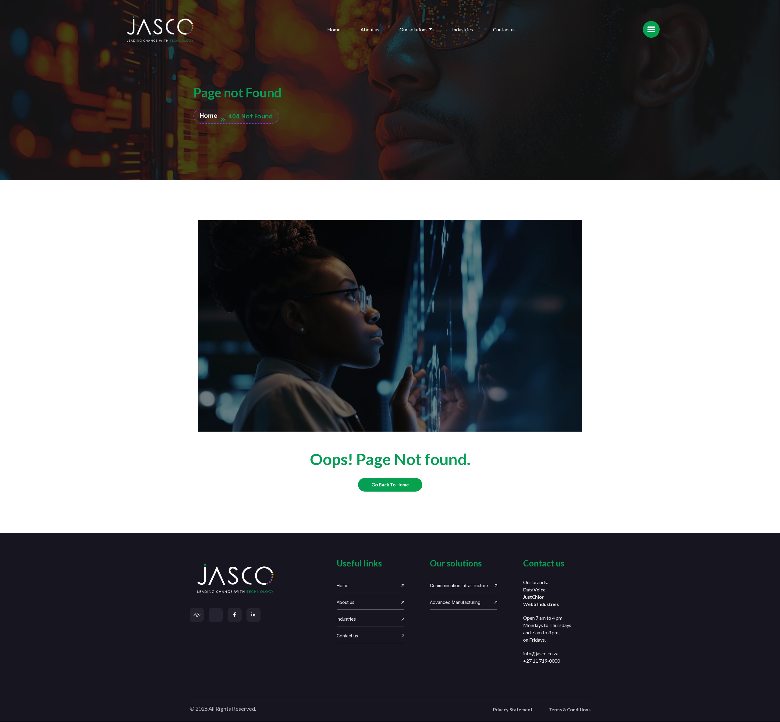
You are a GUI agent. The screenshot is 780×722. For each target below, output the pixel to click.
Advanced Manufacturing (455, 602)
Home (333, 29)
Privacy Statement (513, 709)
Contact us (504, 29)
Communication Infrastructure (459, 585)
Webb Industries (541, 604)
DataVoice (534, 589)
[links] (250, 578)
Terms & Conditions (569, 709)
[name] (651, 29)
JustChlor (533, 597)
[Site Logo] (160, 29)
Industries (462, 29)
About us (369, 29)
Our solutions (413, 29)
